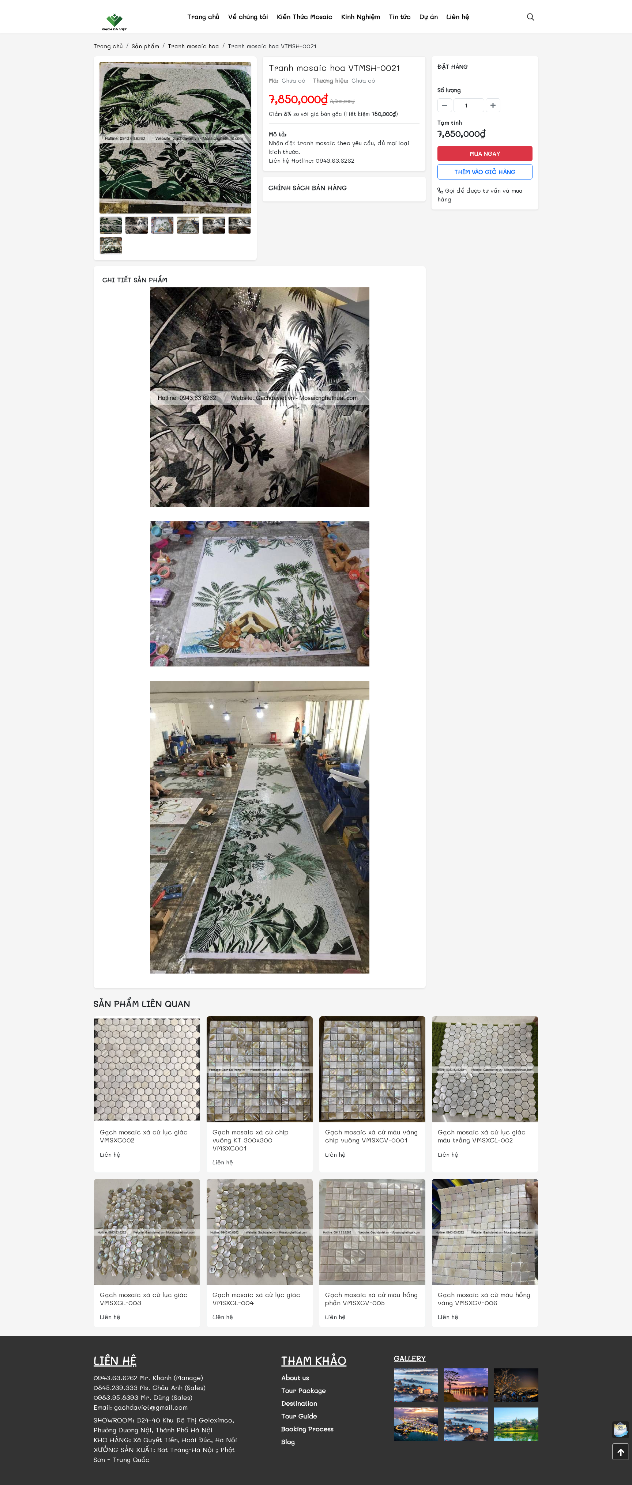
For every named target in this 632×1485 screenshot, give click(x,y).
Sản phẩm (145, 46)
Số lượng (449, 90)
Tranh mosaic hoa (193, 46)
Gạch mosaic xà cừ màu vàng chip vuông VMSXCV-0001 (371, 1135)
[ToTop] (620, 1451)
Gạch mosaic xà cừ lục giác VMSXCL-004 (256, 1298)
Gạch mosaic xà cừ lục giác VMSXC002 (144, 1135)
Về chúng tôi (248, 16)
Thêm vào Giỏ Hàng (485, 171)
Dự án (429, 16)
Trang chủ (203, 16)
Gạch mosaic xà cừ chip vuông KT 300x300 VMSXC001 (250, 1139)
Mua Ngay (485, 153)
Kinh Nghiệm (360, 16)
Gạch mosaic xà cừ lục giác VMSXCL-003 (144, 1298)
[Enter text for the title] (416, 1385)
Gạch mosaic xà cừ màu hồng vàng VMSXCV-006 (484, 1298)
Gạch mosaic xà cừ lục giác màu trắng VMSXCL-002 (482, 1135)
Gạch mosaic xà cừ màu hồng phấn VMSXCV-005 (371, 1298)
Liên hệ (458, 16)
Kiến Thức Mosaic (304, 16)
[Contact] (620, 1429)
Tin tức (400, 16)
